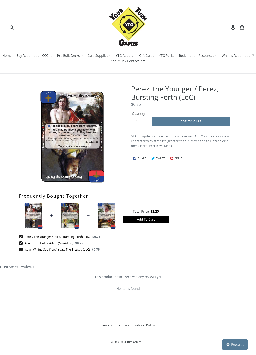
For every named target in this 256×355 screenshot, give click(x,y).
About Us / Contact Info (128, 61)
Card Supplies (98, 55)
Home (7, 55)
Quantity (138, 113)
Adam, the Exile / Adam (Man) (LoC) (49, 243)
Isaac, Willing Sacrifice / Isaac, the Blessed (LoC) (57, 249)
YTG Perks (166, 55)
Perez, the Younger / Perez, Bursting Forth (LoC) (57, 237)
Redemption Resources (197, 55)
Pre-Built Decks (69, 55)
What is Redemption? (238, 55)
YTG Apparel (125, 55)
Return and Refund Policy (136, 325)
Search (106, 325)
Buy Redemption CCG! (33, 55)
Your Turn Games (131, 342)
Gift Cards (146, 55)
